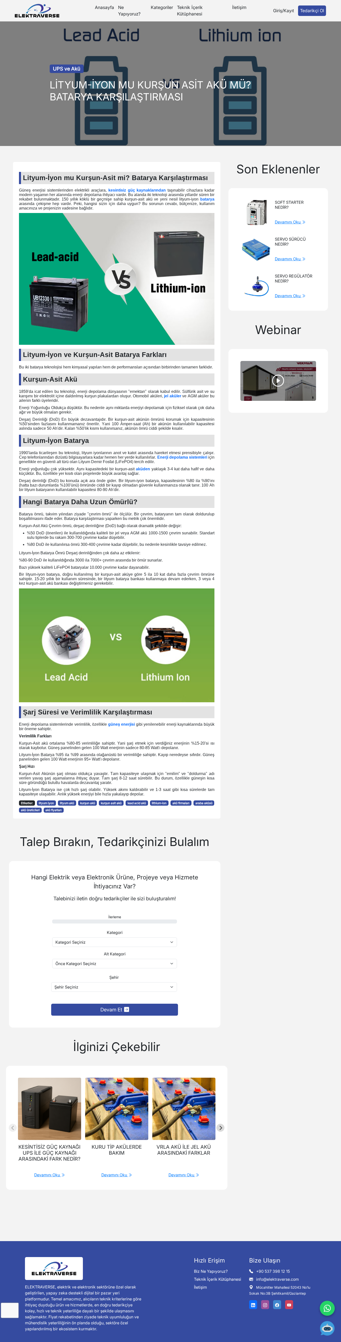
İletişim (239, 7)
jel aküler (172, 396)
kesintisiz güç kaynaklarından (137, 190)
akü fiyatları (53, 810)
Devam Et (111, 1010)
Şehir (114, 977)
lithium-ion (159, 803)
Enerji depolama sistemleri (182, 457)
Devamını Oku (288, 221)
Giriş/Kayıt (283, 10)
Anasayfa (104, 7)
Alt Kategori (115, 953)
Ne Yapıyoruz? (129, 10)
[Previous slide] (13, 1128)
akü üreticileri (30, 810)
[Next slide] (220, 1128)
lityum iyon (46, 803)
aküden (143, 469)
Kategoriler (162, 7)
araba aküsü (203, 803)
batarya (207, 199)
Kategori (115, 932)
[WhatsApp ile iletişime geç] (327, 1309)
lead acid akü (137, 803)
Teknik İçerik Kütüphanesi (190, 10)
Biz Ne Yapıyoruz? (211, 1271)
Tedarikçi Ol (312, 10)
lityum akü (67, 803)
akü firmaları (180, 803)
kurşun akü (87, 803)
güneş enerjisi (121, 724)
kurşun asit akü (111, 803)
